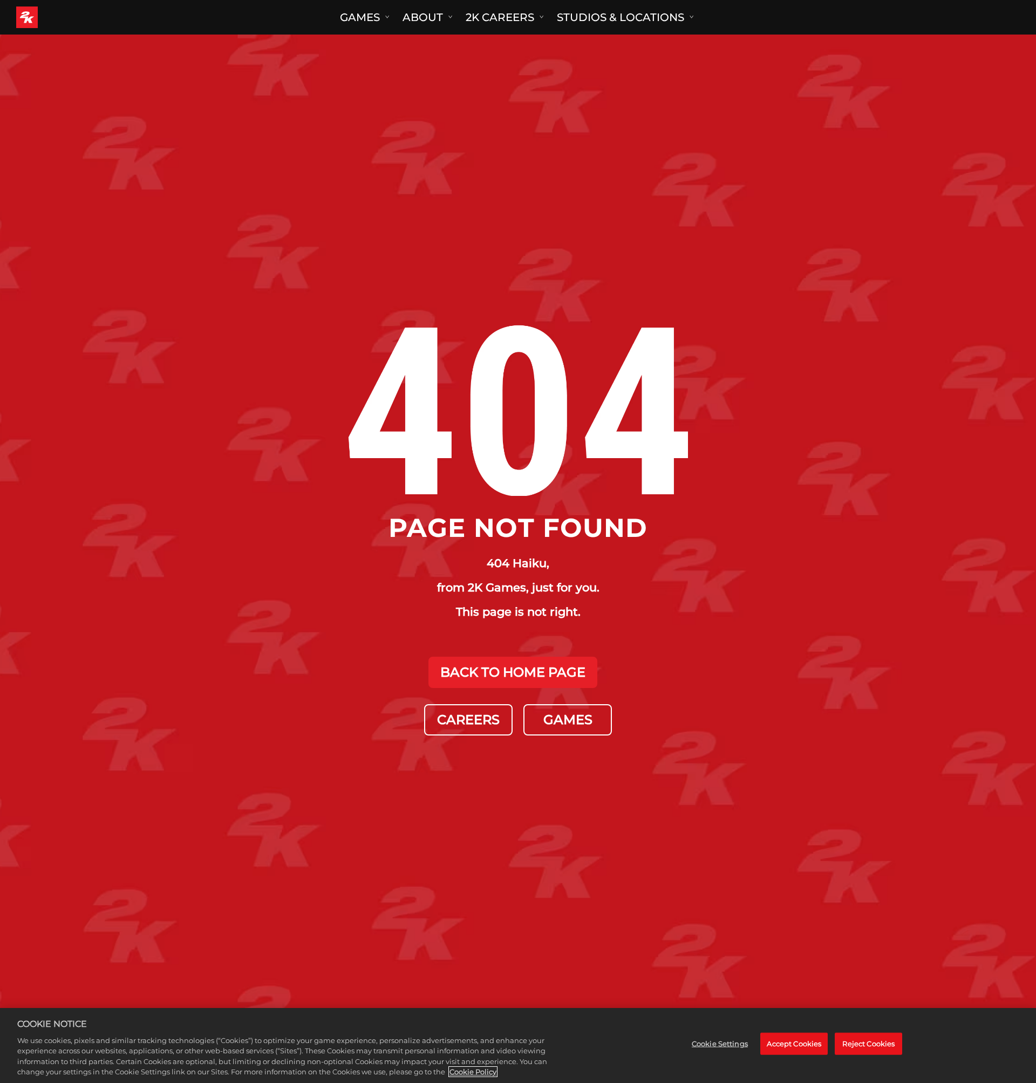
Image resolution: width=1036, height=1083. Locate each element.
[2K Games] (47, 17)
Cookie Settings (720, 1043)
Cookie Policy (472, 1071)
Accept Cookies (794, 1043)
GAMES (567, 719)
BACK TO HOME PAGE (512, 672)
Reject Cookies (868, 1043)
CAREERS (468, 719)
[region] (518, 1045)
